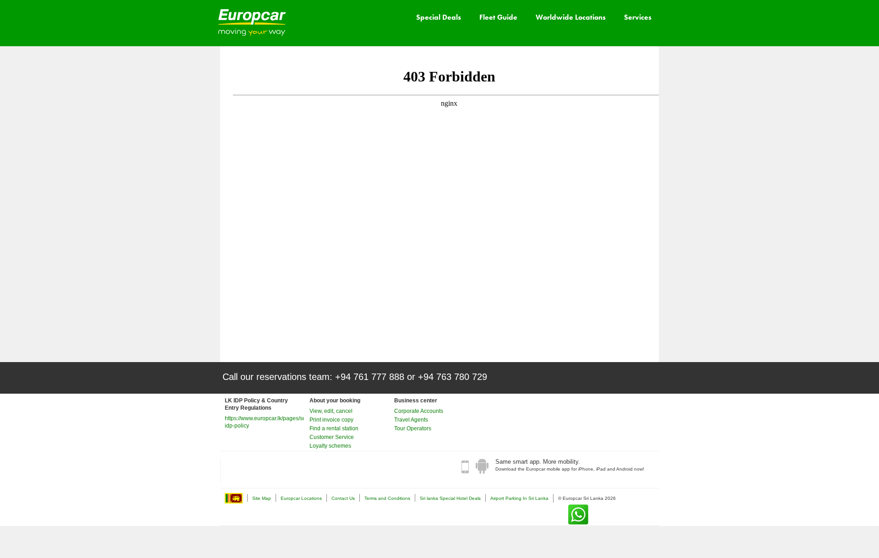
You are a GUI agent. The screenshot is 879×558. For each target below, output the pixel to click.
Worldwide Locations (571, 17)
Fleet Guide (498, 17)
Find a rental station (333, 428)
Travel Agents (411, 420)
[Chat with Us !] (578, 514)
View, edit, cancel (331, 411)
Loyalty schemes (330, 446)
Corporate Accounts (418, 411)
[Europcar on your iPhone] (465, 466)
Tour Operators (412, 428)
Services (637, 17)
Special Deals (438, 17)
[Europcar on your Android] (482, 466)
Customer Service (331, 437)
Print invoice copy (331, 420)
